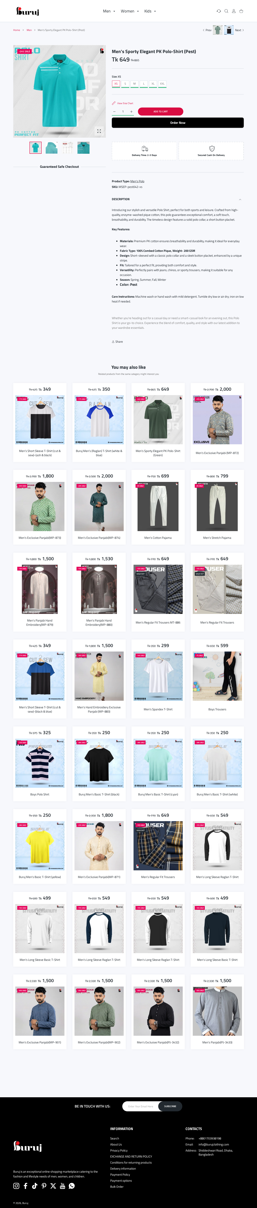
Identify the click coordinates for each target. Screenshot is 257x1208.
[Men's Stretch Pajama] (217, 506)
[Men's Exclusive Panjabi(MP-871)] (99, 845)
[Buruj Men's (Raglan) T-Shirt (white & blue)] (99, 419)
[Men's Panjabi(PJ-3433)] (217, 1011)
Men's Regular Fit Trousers (217, 622)
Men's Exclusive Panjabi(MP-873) (40, 537)
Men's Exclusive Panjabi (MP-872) (217, 453)
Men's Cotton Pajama (158, 537)
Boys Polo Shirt (39, 794)
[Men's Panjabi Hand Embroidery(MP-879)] (39, 589)
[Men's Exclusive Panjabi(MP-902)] (99, 1011)
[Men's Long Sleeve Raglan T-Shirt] (217, 845)
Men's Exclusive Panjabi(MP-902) (99, 1042)
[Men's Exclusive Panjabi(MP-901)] (39, 1011)
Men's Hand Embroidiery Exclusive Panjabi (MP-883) (99, 709)
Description (121, 199)
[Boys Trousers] (217, 676)
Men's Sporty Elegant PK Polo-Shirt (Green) (158, 453)
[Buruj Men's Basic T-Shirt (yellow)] (39, 845)
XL (153, 83)
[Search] (226, 11)
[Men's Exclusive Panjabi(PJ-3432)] (158, 1011)
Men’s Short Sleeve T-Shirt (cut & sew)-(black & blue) (40, 709)
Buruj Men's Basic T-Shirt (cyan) (158, 794)
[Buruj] (27, 11)
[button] (93, 91)
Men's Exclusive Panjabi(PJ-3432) (158, 1042)
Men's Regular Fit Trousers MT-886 (158, 622)
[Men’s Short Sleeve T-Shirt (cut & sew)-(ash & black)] (39, 419)
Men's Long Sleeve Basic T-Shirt (40, 959)
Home (16, 30)
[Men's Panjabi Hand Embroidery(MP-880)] (99, 589)
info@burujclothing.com (214, 1144)
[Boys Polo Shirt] (39, 763)
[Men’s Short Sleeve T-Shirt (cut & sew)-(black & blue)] (39, 676)
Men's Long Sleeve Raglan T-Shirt (217, 877)
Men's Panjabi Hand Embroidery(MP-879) (39, 622)
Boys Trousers (217, 709)
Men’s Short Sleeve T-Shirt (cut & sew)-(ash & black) (40, 453)
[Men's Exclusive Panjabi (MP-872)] (217, 419)
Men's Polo (137, 181)
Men (29, 30)
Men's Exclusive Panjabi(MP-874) (99, 537)
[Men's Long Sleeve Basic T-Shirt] (39, 928)
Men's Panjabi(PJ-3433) (217, 1042)
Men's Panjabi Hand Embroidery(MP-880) (99, 622)
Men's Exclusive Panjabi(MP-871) (99, 877)
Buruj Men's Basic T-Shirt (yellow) (40, 877)
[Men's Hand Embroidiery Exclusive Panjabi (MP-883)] (99, 676)
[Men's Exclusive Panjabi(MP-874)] (99, 506)
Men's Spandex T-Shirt (158, 709)
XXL (162, 83)
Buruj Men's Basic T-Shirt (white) (217, 794)
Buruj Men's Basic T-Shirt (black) (99, 794)
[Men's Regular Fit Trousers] (217, 589)
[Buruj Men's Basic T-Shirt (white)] (217, 763)
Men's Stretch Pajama (217, 537)
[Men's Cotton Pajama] (158, 506)
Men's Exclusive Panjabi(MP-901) (40, 1042)
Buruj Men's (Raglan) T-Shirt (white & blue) (99, 453)
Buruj (25, 1203)
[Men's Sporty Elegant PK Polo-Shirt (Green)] (158, 419)
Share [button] (119, 341)
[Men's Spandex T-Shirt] (158, 676)
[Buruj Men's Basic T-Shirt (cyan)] (158, 763)
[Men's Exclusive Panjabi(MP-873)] (39, 506)
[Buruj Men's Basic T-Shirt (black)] (99, 763)
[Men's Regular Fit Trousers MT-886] (158, 589)
